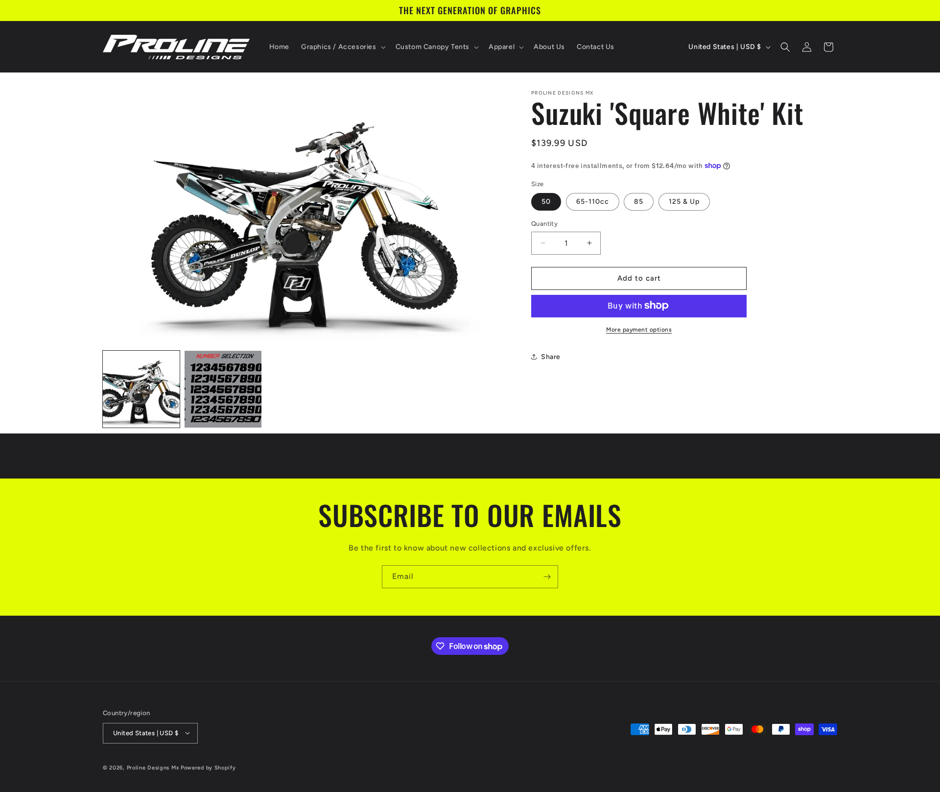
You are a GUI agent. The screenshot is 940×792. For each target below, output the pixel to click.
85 (638, 201)
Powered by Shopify (208, 767)
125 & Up (684, 201)
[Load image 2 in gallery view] (223, 389)
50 (546, 201)
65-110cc (592, 201)
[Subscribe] (547, 576)
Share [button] (551, 357)
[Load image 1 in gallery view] (141, 389)
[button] (342, 47)
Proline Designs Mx (153, 767)
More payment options (639, 329)
